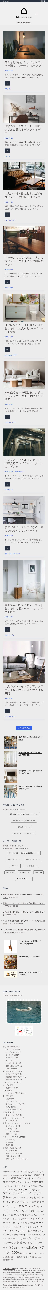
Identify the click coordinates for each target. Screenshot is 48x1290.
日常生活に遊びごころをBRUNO (30, 957)
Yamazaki (23, 872)
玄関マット (10, 1134)
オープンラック (11, 1052)
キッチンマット (11, 1126)
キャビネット (11, 1058)
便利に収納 (7, 1112)
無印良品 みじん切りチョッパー (22, 820)
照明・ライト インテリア (12, 554)
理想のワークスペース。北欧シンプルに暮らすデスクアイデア (24, 130)
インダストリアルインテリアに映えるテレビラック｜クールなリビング (24, 463)
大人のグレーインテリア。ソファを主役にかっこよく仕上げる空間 (24, 690)
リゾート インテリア (28, 1235)
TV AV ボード (9, 490)
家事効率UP (39, 1257)
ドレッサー (10, 1151)
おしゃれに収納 (9, 1047)
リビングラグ (11, 1131)
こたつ (8, 1099)
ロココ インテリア (18, 1239)
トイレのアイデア (12, 1074)
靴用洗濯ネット (22, 827)
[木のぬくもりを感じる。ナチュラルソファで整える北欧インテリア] (24, 375)
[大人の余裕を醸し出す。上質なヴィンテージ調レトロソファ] (24, 176)
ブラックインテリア (23, 1215)
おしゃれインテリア (11, 355)
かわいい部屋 (12, 1178)
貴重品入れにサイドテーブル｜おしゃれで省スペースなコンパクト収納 (24, 608)
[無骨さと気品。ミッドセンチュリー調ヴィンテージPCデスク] (24, 45)
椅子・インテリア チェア (12, 1137)
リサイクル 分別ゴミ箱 (14, 1093)
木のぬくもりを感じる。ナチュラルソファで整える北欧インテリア (24, 396)
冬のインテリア (21, 1248)
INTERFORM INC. (22, 879)
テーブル (6, 1096)
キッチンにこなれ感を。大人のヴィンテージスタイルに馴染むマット (24, 261)
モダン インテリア (20, 1230)
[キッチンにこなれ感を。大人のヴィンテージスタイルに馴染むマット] (24, 240)
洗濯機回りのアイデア (14, 1077)
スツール (9, 1140)
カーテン (6, 1085)
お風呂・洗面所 (35, 1175)
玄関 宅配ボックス (13, 1066)
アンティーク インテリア (28, 1182)
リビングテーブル (12, 1110)
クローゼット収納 (12, 1115)
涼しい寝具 (10, 1121)
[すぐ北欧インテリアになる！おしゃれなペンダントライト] (24, 510)
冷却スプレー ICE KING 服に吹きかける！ (22, 814)
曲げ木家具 (8, 1260)
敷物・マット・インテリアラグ (14, 1123)
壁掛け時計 (12, 1257)
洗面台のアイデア (12, 1079)
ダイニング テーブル (13, 1104)
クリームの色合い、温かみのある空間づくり (22, 853)
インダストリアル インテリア (20, 1185)
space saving (20, 1175)
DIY (26, 1171)
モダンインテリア (31, 859)
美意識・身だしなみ (10, 1148)
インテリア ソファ (10, 220)
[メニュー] (36, 13)
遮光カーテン (11, 1088)
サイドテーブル (9, 635)
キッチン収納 (9, 287)
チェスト (9, 1060)
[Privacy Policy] (9, 1268)
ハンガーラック (11, 1063)
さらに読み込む (24, 728)
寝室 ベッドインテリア (11, 1118)
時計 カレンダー (12, 1156)
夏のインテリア (26, 1257)
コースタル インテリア (18, 1198)
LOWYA (13, 866)
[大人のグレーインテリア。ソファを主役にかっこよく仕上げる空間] (24, 662)
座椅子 (8, 1145)
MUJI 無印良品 (29, 866)
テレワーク (30, 1202)
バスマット (10, 1129)
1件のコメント (19, 471)
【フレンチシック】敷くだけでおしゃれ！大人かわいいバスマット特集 (24, 328)
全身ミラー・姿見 (12, 1153)
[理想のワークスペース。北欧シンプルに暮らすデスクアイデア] (24, 109)
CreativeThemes (17, 1287)
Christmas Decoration (15, 1172)
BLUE (5, 1172)
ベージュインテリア (18, 1219)
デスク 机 (7, 89)
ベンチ (8, 1142)
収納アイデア (25, 1253)
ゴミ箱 (5, 1090)
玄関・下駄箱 (11, 1068)
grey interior (33, 1172)
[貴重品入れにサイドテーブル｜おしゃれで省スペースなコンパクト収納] (24, 581)
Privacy (12, 1175)
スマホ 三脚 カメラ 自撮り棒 (22, 833)
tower (37, 872)
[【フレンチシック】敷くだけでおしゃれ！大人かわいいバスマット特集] (24, 308)
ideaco (8, 872)
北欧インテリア (12, 859)
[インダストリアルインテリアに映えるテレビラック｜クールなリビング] (24, 442)
